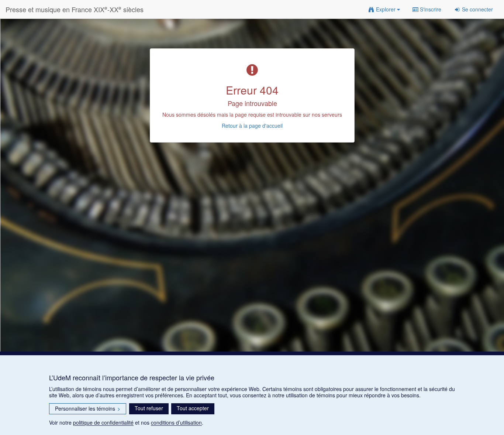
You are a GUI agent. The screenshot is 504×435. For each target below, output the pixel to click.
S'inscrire (429, 9)
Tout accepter (193, 408)
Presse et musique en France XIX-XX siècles (75, 9)
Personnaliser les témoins (87, 408)
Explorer (385, 9)
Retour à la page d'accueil (252, 125)
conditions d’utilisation (176, 422)
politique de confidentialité (103, 422)
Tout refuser (149, 408)
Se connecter (476, 9)
